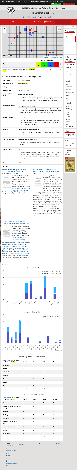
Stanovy (68, 98)
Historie (68, 72)
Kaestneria (70, 40)
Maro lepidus (9, 244)
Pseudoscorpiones (70, 49)
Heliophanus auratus (17, 190)
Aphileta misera (22, 237)
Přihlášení (48, 22)
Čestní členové (70, 64)
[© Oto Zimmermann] (6, 181)
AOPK (7, 465)
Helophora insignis (11, 242)
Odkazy (29, 22)
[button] (50, 52)
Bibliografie (15, 22)
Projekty (68, 95)
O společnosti (69, 89)
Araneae (67, 34)
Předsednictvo (70, 92)
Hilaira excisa (20, 242)
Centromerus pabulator (18, 239)
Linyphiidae (49, 17)
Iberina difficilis (23, 250)
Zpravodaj (22, 22)
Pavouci (9, 460)
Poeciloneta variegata (20, 246)
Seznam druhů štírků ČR (70, 144)
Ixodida (67, 43)
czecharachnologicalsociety (12, 463)
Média (40, 22)
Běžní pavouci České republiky (69, 114)
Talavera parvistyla (7, 251)
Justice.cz (8, 453)
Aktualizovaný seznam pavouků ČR (70, 108)
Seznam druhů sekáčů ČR (70, 135)
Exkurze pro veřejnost (69, 68)
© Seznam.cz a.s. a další (56, 57)
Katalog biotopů (68, 80)
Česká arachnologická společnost (9, 457)
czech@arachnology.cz (11, 450)
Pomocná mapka (21, 444)
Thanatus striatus (6, 194)
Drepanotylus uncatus (18, 241)
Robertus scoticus (16, 235)
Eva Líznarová (25, 90)
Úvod (7, 22)
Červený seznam (68, 120)
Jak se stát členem (68, 75)
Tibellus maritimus (19, 194)
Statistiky (19, 446)
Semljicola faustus (6, 248)
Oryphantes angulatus (20, 244)
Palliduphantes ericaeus (8, 246)
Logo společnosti (69, 85)
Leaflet (47, 57)
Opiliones (67, 46)
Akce (35, 22)
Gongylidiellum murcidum (23, 188)
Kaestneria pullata (11, 192)
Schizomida (68, 52)
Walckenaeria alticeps (17, 248)
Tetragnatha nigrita (22, 192)
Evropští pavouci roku (69, 125)
